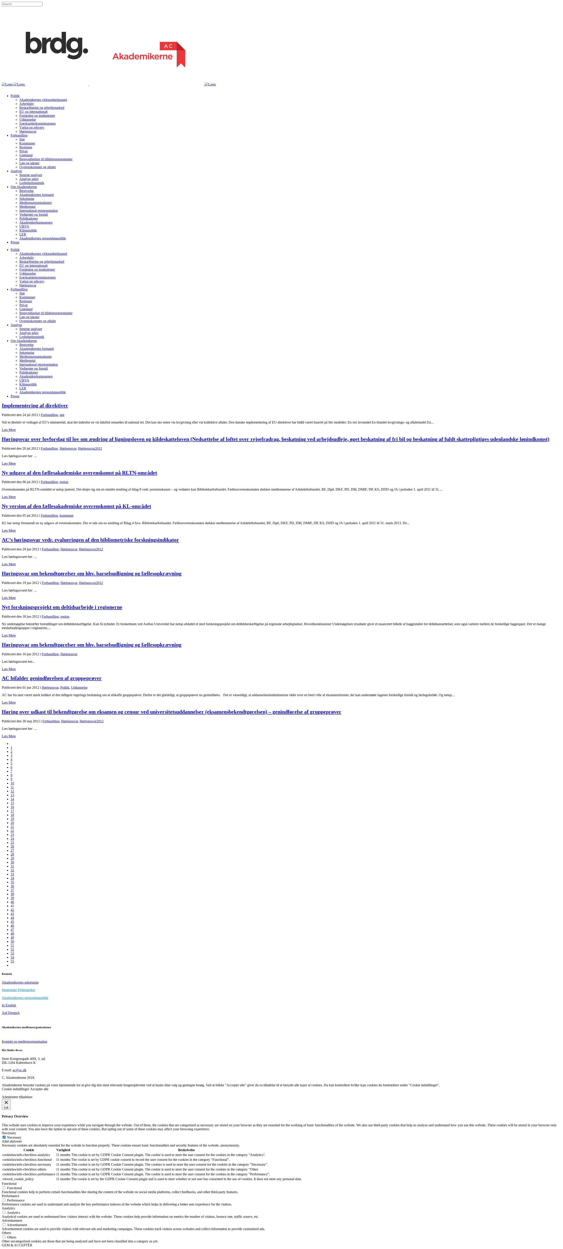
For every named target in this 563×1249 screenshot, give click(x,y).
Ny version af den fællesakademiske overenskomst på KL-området (76, 506)
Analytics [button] (8, 1208)
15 (12, 803)
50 (12, 941)
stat (62, 415)
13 (12, 795)
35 (12, 882)
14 (12, 799)
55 (12, 961)
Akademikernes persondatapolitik (25, 998)
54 (12, 957)
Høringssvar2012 (90, 448)
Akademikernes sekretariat (20, 982)
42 (12, 910)
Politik (64, 687)
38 (12, 894)
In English (9, 1005)
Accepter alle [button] (39, 1089)
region (64, 482)
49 (12, 937)
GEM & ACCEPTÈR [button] (17, 1245)
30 (12, 862)
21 (12, 827)
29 (12, 858)
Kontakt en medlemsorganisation (24, 1041)
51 (12, 945)
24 (12, 838)
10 (12, 783)
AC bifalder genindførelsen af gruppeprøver (52, 678)
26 (12, 846)
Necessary (14, 1137)
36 (12, 886)
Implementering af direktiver (35, 405)
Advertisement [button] (12, 1220)
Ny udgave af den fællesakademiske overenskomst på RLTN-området (79, 473)
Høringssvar (68, 448)
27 (12, 850)
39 (12, 898)
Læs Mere (9, 430)
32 (12, 870)
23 (12, 834)
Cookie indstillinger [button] (15, 1089)
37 (12, 890)
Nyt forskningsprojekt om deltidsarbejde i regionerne (62, 607)
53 (12, 953)
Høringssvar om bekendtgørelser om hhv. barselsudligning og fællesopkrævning (91, 573)
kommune (66, 515)
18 (12, 815)
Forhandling (49, 415)
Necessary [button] (9, 1133)
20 (12, 823)
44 (12, 918)
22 (12, 831)
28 (12, 854)
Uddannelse (79, 687)
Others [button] (6, 1233)
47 (12, 929)
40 (12, 902)
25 (12, 842)
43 (12, 914)
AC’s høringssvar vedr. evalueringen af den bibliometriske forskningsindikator (90, 540)
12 (12, 791)
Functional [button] (9, 1183)
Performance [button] (10, 1196)
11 (12, 787)
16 (12, 807)
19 (12, 819)
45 (12, 922)
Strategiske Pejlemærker (18, 990)
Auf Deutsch (11, 1013)
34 (12, 878)
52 (12, 949)
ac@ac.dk (19, 1070)
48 (12, 933)
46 (12, 926)
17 (12, 811)
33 (12, 874)
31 (12, 866)
